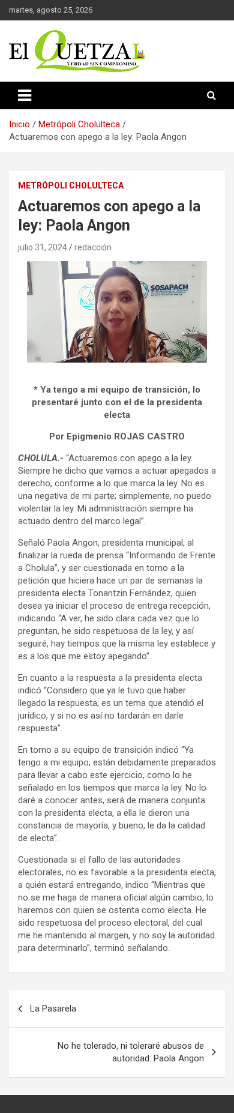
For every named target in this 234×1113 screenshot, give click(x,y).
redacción (93, 247)
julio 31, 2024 (42, 247)
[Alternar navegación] (24, 95)
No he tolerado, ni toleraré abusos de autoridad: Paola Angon (131, 1052)
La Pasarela (53, 1008)
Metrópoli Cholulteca (71, 185)
